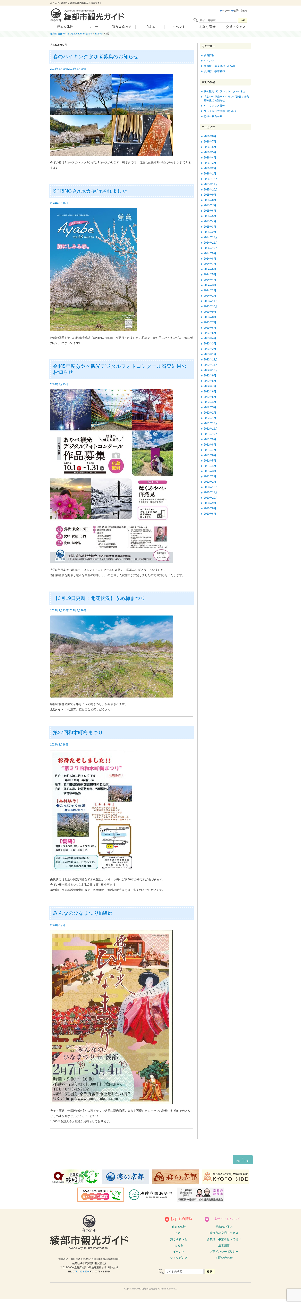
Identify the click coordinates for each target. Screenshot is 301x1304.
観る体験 (179, 1226)
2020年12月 (211, 487)
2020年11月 (211, 492)
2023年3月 (210, 343)
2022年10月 (211, 370)
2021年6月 (210, 455)
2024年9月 (210, 253)
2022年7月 (210, 386)
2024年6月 (210, 269)
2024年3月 (210, 285)
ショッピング (178, 1257)
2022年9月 (210, 375)
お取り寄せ (207, 26)
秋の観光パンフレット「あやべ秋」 (225, 91)
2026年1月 (210, 173)
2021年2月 (210, 476)
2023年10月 (211, 306)
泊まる (150, 26)
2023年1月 (210, 354)
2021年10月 (211, 433)
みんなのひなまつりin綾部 (83, 913)
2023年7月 (210, 322)
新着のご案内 (224, 1226)
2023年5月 (210, 332)
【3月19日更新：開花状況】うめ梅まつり (99, 598)
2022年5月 (210, 396)
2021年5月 (210, 460)
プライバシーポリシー (224, 1251)
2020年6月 (210, 513)
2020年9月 (210, 503)
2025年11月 (211, 184)
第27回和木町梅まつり (78, 732)
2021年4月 (210, 465)
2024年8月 (210, 258)
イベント (179, 26)
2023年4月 (210, 338)
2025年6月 (210, 210)
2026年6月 (210, 146)
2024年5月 (210, 274)
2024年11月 (211, 242)
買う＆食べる (122, 26)
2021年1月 (210, 481)
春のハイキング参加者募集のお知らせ (96, 56)
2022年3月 (210, 407)
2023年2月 (210, 348)
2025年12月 (211, 178)
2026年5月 (210, 152)
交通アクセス (236, 26)
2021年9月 (210, 439)
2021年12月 (211, 423)
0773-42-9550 (81, 1271)
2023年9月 (210, 311)
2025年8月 (210, 200)
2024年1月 (210, 295)
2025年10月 (211, 189)
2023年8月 (210, 317)
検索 (243, 20)
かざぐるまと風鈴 (214, 105)
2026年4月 (210, 157)
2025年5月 (210, 216)
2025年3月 (210, 226)
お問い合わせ (240, 10)
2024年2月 (210, 290)
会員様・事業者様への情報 (220, 65)
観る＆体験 (65, 26)
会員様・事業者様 (214, 71)
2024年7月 (210, 263)
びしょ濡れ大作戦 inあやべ (220, 111)
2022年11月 (211, 364)
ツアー (93, 26)
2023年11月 (211, 301)
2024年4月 (210, 279)
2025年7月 (210, 205)
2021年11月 (211, 428)
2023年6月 (210, 327)
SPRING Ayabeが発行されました (90, 191)
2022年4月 (210, 402)
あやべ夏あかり (213, 116)
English (226, 10)
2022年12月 (211, 359)
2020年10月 (211, 497)
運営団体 (224, 1245)
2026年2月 (210, 168)
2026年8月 (210, 136)
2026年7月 (210, 141)
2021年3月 (210, 471)
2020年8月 (210, 508)
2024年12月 (211, 237)
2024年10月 (211, 248)
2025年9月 (210, 194)
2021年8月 (210, 444)
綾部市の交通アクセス (224, 1232)
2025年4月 (210, 221)
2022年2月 (210, 412)
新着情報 (209, 55)
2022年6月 (210, 391)
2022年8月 (210, 380)
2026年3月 (210, 162)
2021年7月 (210, 449)
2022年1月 (210, 417)
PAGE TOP (243, 1160)
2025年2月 (210, 232)
